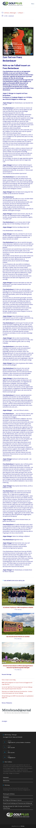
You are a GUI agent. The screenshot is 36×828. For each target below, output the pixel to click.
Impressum (6, 777)
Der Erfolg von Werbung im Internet (12, 800)
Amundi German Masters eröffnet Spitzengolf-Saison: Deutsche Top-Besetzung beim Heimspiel (18, 666)
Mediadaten (6, 797)
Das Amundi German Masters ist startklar (18, 636)
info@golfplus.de (11, 757)
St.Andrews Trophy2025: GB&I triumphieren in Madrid (18, 607)
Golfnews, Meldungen (10, 13)
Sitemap (22, 826)
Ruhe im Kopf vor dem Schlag (8, 680)
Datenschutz (6, 780)
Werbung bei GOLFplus (9, 794)
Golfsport (20, 13)
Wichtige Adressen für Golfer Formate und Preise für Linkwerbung (16, 807)
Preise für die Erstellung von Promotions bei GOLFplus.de (17, 803)
